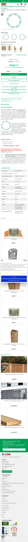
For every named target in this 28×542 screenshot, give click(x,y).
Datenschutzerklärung (18, 270)
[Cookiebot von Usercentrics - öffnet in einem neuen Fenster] (21, 260)
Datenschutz (4, 481)
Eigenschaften (13, 98)
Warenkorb (4, 467)
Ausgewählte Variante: (6, 54)
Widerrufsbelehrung (6, 486)
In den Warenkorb (14, 74)
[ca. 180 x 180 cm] (4, 48)
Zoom (2, 14)
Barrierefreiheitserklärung (8, 492)
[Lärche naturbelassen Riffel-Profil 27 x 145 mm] (14, 417)
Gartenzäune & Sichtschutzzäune (9, 503)
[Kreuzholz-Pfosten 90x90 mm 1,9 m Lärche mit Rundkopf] (14, 334)
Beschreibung (5, 98)
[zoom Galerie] (14, 20)
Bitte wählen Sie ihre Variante (8, 42)
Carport (3, 498)
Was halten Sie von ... (6, 101)
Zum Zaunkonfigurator (14, 80)
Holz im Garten (5, 505)
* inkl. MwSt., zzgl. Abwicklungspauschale (11, 457)
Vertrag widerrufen (7, 471)
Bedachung (4, 510)
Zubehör (14, 77)
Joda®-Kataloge (5, 463)
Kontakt (3, 487)
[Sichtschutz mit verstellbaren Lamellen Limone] (14, 391)
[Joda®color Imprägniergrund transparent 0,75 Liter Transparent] (14, 307)
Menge (8, 71)
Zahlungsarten (5, 476)
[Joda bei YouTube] (7, 454)
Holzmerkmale (8, 151)
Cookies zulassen (14, 277)
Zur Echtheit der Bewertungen (8, 491)
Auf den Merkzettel (14, 83)
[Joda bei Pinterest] (9, 454)
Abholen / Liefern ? (6, 1)
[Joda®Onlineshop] (3, 4)
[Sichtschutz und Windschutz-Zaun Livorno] (14, 364)
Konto (3, 469)
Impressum (13, 269)
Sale (3, 514)
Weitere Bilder (4, 32)
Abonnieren (21, 449)
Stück (20, 71)
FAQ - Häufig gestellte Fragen (8, 464)
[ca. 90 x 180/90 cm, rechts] (15, 48)
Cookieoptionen (5, 489)
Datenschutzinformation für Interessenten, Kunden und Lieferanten (13, 483)
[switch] (3, 540)
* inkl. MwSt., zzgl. (14, 67)
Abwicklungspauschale (7, 466)
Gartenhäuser (5, 500)
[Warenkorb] (21, 4)
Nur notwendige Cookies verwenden (14, 280)
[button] (23, 1)
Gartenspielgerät (5, 507)
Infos (3, 517)
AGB (3, 479)
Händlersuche (5, 461)
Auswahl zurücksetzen (21, 54)
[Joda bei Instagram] (5, 454)
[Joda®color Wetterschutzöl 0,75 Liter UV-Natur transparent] (14, 228)
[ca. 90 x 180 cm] (9, 48)
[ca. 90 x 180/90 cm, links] (21, 48)
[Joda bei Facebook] (3, 454)
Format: (3, 44)
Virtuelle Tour (22, 163)
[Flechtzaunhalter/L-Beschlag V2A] (14, 254)
